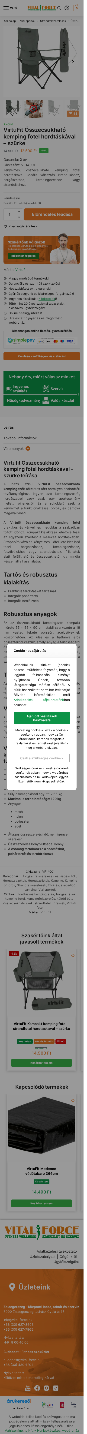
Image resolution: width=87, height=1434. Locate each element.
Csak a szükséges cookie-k (41, 758)
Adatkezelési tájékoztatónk (39, 700)
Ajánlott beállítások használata (41, 718)
